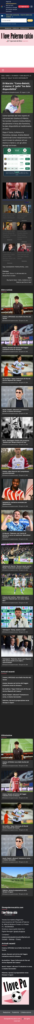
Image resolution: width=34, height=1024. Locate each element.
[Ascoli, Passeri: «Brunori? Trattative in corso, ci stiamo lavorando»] (17, 396)
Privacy (18, 939)
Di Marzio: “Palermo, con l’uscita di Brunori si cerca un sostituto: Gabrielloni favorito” (16, 535)
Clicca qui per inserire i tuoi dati (8, 23)
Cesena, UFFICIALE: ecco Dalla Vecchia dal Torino (17, 317)
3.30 (8, 159)
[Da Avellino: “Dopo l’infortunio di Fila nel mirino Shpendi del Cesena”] (17, 365)
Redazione (8, 28)
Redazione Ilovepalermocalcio (11, 92)
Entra (30, 20)
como (26, 267)
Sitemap (11, 939)
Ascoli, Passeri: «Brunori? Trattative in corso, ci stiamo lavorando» (16, 410)
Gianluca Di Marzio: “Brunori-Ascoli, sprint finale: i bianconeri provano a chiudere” (17, 567)
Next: (19, 280)
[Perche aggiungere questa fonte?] (31, 6)
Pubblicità (16, 28)
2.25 (16, 159)
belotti (8, 267)
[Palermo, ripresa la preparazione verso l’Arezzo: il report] (17, 877)
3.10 (12, 159)
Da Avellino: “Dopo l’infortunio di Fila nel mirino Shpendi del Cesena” (16, 379)
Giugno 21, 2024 (26, 92)
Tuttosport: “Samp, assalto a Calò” (14, 630)
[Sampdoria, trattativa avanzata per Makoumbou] (17, 489)
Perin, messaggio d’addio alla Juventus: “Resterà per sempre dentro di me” (16, 441)
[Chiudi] (4, 6)
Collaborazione (24, 28)
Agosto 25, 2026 (24, 320)
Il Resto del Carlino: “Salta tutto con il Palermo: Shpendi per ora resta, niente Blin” (16, 598)
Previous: (14, 273)
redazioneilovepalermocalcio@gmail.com (16, 937)
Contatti (4, 939)
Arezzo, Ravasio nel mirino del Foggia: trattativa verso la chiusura (15, 348)
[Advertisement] (17, 56)
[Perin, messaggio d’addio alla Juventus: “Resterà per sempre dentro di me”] (17, 427)
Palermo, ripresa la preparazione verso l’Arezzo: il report (16, 701)
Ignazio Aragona (19, 931)
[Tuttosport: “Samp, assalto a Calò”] (17, 617)
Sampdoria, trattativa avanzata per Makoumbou (15, 503)
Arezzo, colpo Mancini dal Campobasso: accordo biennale (16, 472)
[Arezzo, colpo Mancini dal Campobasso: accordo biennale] (17, 458)
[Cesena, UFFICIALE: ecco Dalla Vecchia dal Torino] (17, 303)
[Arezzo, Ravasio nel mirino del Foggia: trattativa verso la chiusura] (17, 334)
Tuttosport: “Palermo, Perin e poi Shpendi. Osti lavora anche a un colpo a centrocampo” (17, 660)
